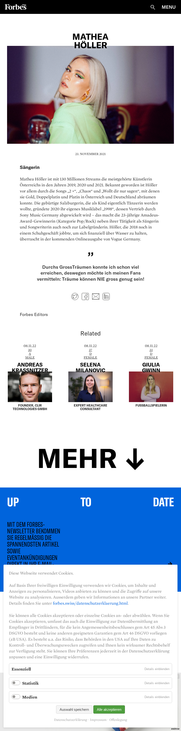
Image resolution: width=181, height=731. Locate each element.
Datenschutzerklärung (70, 720)
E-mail (95, 296)
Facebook (85, 296)
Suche (152, 7)
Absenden (166, 564)
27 (90, 350)
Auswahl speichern (74, 709)
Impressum (98, 720)
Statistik (30, 683)
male (30, 357)
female (90, 357)
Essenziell (21, 669)
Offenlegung (118, 720)
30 (30, 350)
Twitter (75, 296)
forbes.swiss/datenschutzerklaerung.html (90, 603)
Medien (29, 697)
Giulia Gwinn (151, 367)
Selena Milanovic (90, 367)
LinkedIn (106, 296)
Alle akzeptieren (109, 709)
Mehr (77, 457)
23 (151, 350)
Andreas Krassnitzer (30, 367)
